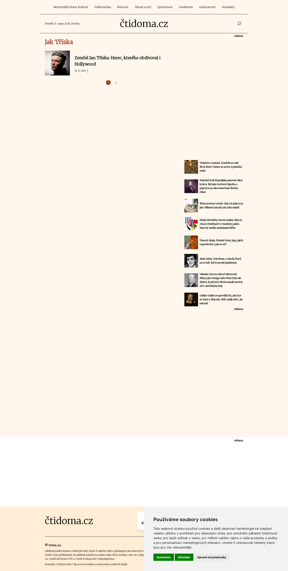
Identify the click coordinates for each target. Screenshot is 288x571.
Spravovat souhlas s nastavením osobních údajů (100, 564)
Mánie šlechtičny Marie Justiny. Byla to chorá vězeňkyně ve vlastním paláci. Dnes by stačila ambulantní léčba (221, 224)
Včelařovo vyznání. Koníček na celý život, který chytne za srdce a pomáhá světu (221, 166)
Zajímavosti (207, 7)
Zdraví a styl (143, 7)
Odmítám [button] (184, 557)
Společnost (165, 7)
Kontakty (228, 7)
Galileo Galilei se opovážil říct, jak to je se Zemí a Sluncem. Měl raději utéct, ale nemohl (221, 299)
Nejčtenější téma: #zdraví (70, 7)
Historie (122, 7)
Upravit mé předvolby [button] (211, 557)
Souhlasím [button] (164, 557)
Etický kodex (64, 564)
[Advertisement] (213, 96)
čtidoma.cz (144, 24)
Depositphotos (106, 558)
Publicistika (102, 7)
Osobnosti (186, 7)
